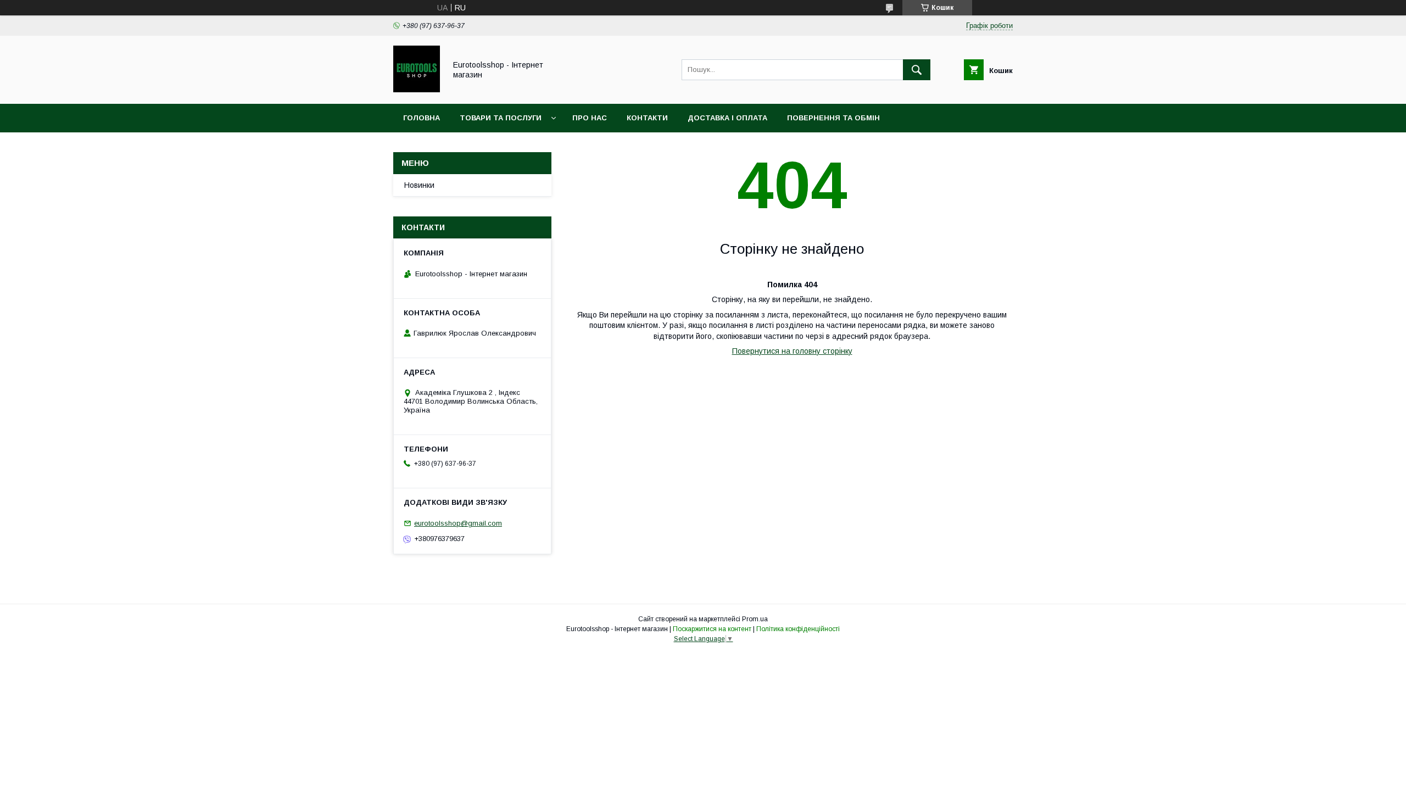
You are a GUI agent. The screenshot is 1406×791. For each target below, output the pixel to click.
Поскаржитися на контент (712, 629)
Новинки (419, 185)
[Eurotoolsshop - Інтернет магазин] (416, 89)
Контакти (647, 118)
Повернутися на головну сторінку (792, 351)
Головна (421, 118)
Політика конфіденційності (798, 629)
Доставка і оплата (727, 118)
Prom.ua (755, 619)
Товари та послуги (501, 118)
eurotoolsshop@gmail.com (458, 523)
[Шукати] (916, 69)
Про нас (589, 118)
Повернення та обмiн (833, 118)
